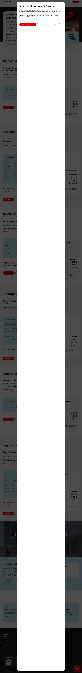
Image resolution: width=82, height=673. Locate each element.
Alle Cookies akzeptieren (27, 24)
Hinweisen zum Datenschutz (26, 16)
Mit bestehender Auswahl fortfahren (47, 24)
